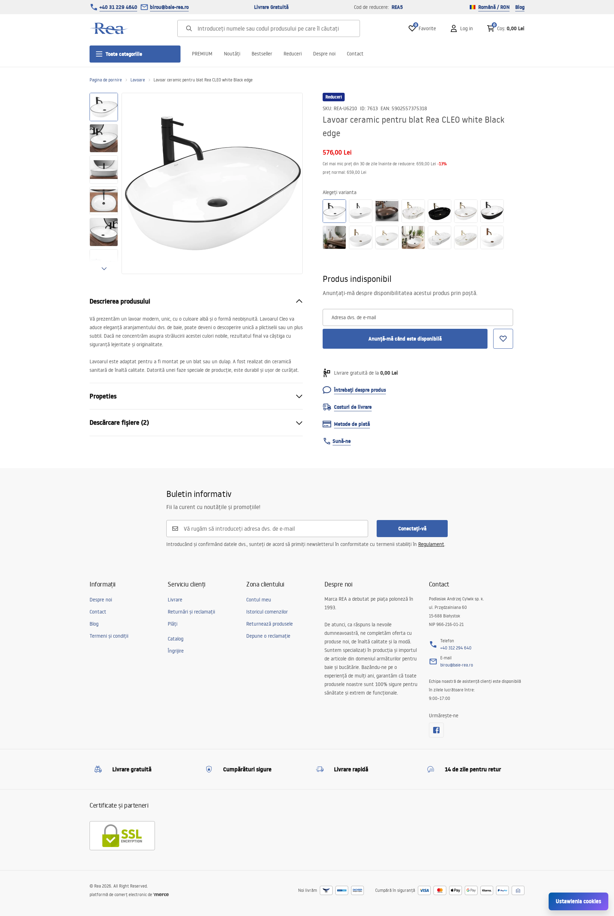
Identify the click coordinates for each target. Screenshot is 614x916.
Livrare (175, 599)
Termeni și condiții (109, 636)
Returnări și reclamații (191, 612)
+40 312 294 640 (456, 647)
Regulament (431, 544)
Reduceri (293, 53)
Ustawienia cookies (578, 901)
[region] (104, 183)
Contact (355, 53)
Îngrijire (176, 651)
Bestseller (262, 53)
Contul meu (258, 599)
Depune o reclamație (268, 636)
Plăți (172, 624)
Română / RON (494, 7)
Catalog (175, 639)
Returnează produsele (269, 624)
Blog (519, 7)
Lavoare (137, 79)
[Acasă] (109, 28)
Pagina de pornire (106, 79)
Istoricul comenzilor (267, 612)
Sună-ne (342, 441)
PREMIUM (202, 53)
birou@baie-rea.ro (169, 7)
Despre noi (324, 53)
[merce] (161, 894)
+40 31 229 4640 (118, 7)
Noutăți (232, 53)
